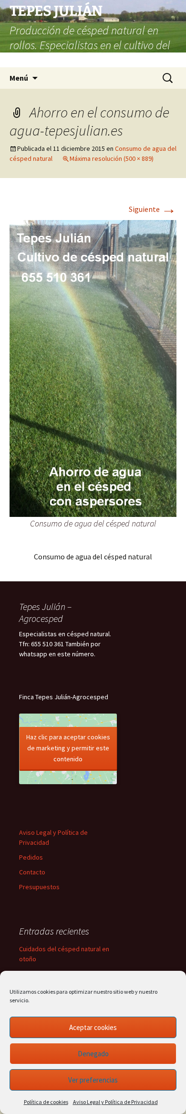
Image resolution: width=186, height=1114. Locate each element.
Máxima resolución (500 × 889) (112, 158)
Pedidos (31, 857)
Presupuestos (39, 887)
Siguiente (152, 209)
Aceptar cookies (93, 1027)
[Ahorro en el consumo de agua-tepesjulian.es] (93, 367)
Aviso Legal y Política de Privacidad (115, 1101)
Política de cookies (46, 1101)
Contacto (32, 872)
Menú (19, 78)
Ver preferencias (93, 1079)
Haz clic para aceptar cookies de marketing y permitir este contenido (68, 748)
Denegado (93, 1053)
